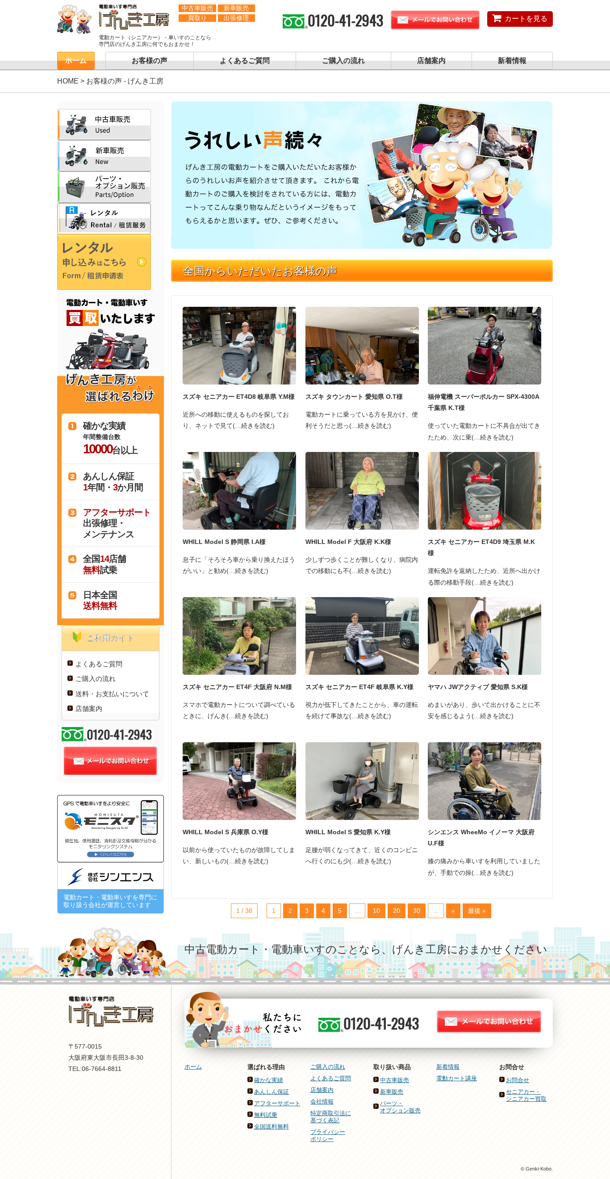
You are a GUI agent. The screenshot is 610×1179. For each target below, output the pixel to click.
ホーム (76, 60)
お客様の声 (149, 60)
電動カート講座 (456, 1078)
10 (376, 910)
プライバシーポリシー (327, 1135)
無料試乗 (265, 1115)
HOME (68, 81)
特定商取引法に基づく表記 (330, 1117)
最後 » (477, 910)
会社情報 (322, 1101)
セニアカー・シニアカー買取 (526, 1095)
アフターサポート (277, 1103)
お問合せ (517, 1080)
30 (416, 910)
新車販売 (391, 1091)
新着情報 (512, 60)
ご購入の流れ (343, 60)
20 (396, 910)
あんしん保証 (271, 1091)
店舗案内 (431, 60)
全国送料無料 (271, 1126)
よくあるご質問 (245, 60)
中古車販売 (394, 1080)
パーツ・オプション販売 (400, 1107)
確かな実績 (268, 1080)
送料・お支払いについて (112, 694)
